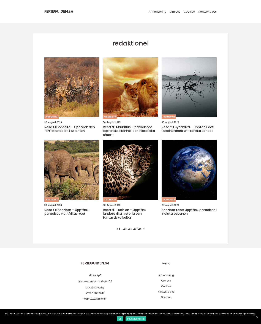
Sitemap (166, 297)
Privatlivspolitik (135, 318)
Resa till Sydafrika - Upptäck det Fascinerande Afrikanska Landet (188, 129)
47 (130, 229)
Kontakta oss (207, 12)
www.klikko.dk (98, 299)
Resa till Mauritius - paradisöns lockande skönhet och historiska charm (129, 131)
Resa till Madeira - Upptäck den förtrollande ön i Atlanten (69, 129)
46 (125, 229)
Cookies (189, 12)
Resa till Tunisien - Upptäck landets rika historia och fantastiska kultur (124, 213)
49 (140, 229)
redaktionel (51, 116)
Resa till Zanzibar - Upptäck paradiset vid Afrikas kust (66, 212)
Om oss (175, 12)
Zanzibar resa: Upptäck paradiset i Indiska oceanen (189, 212)
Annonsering (157, 12)
